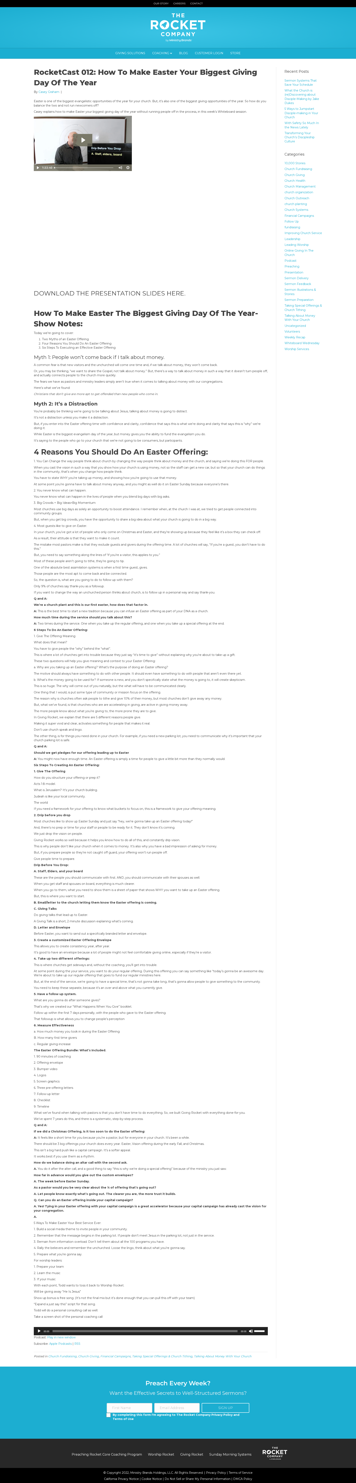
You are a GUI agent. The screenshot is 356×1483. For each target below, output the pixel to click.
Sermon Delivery (297, 278)
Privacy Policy (216, 1473)
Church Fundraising (62, 1356)
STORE (235, 53)
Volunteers (292, 331)
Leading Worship (297, 245)
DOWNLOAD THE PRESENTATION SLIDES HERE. (110, 293)
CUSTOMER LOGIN (209, 53)
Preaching (292, 266)
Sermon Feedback (298, 284)
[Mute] (251, 1331)
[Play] (39, 1331)
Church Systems (296, 210)
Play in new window (61, 1337)
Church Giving (88, 1356)
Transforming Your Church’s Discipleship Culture (300, 137)
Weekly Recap (295, 337)
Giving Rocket (191, 1454)
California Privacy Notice (122, 1479)
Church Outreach (297, 198)
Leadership (292, 239)
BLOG (183, 53)
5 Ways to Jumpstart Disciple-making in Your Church (301, 113)
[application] (151, 1331)
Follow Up (292, 221)
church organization (299, 192)
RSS (77, 1344)
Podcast (290, 261)
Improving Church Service (303, 233)
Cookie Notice (152, 1479)
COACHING (160, 53)
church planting (296, 204)
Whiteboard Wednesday (302, 343)
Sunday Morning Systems (230, 1454)
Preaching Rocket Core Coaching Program (107, 1454)
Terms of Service (241, 1473)
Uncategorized (295, 326)
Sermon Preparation (299, 300)
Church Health (295, 181)
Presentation (294, 272)
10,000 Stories (295, 163)
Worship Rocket (161, 1454)
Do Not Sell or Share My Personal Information (198, 1479)
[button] (225, 1408)
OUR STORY (161, 3)
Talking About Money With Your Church (222, 1356)
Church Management (300, 186)
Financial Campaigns (115, 1356)
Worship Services (297, 349)
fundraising (292, 227)
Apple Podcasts (60, 1344)
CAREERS (179, 3)
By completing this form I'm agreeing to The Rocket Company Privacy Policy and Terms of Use (176, 1417)
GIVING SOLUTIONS (130, 53)
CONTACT (196, 3)
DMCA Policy (242, 1479)
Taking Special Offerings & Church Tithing (162, 1356)
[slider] (260, 1330)
